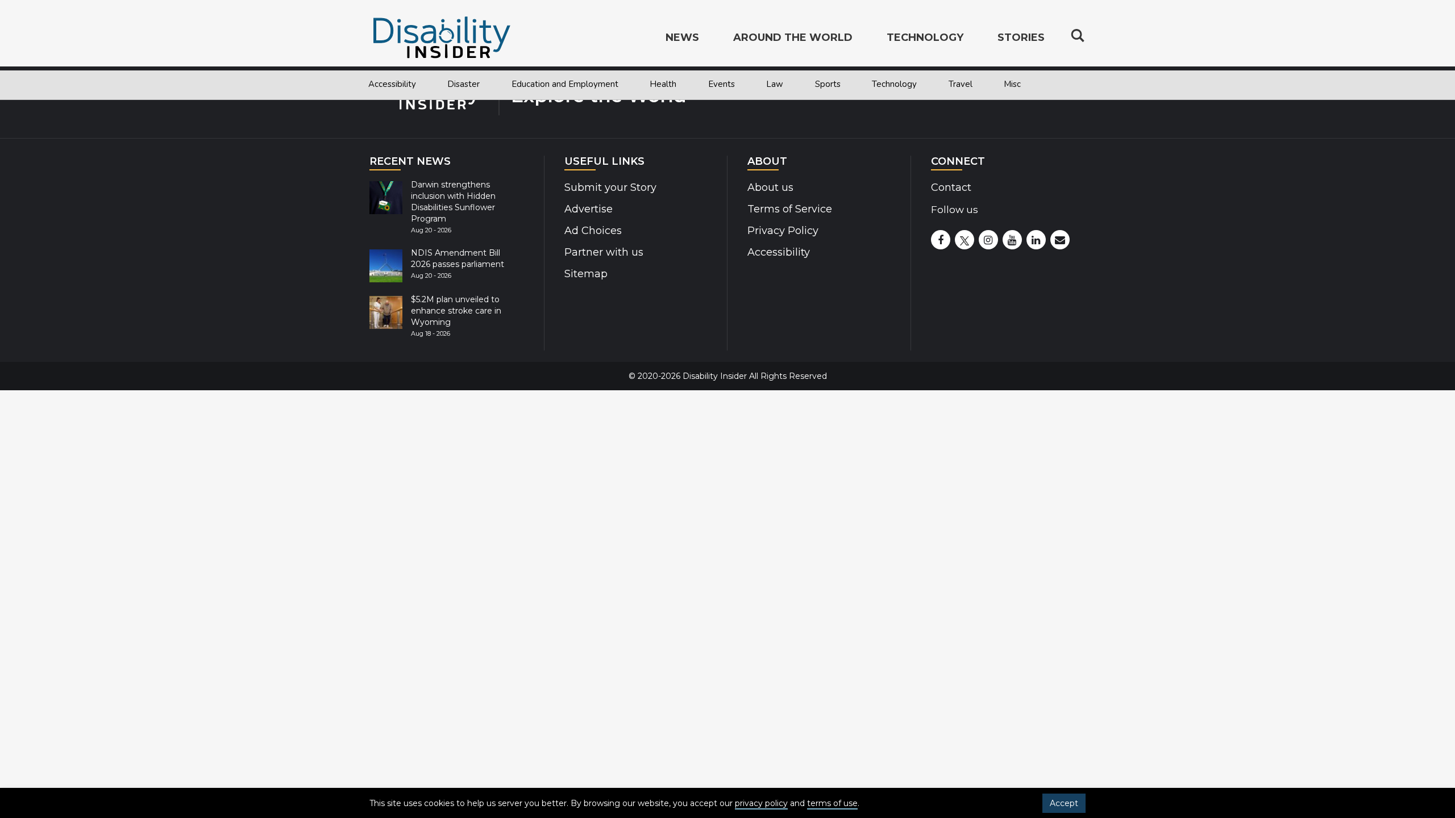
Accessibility (392, 84)
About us (770, 187)
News (682, 37)
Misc (1012, 84)
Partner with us (603, 252)
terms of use (832, 803)
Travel (960, 84)
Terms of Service (789, 209)
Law (774, 84)
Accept (1064, 803)
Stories (1021, 37)
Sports (828, 84)
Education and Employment (565, 84)
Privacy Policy (782, 230)
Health (663, 84)
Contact (951, 187)
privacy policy (761, 803)
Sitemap (586, 274)
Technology (894, 84)
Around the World (793, 37)
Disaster (463, 84)
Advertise (588, 209)
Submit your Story (610, 187)
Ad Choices (593, 230)
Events (721, 84)
